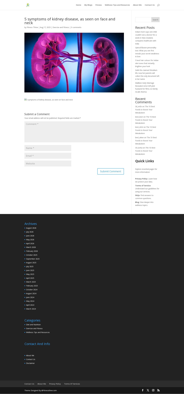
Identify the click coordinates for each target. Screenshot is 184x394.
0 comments (76, 27)
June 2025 (30, 270)
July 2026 (29, 232)
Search (155, 19)
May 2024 (30, 301)
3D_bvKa (138, 147)
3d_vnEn (138, 106)
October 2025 (31, 255)
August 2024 (31, 293)
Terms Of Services (72, 384)
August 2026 (31, 228)
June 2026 (30, 235)
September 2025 (33, 259)
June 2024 (30, 297)
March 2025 (31, 282)
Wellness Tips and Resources (117, 5)
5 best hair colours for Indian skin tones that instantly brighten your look (146, 63)
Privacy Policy (55, 384)
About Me (137, 5)
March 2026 (31, 247)
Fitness (99, 5)
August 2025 (31, 262)
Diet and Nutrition (33, 324)
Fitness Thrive (32, 27)
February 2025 (32, 285)
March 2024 (31, 309)
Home (78, 5)
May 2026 (30, 239)
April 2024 (30, 305)
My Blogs (88, 5)
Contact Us (150, 5)
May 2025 (30, 274)
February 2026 (32, 251)
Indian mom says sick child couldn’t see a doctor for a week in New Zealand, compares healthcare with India (146, 38)
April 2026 (30, 243)
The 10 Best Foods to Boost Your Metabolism (145, 109)
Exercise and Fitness (61, 27)
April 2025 (30, 278)
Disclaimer (30, 363)
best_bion (139, 117)
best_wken (139, 137)
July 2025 (29, 266)
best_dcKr (139, 127)
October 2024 (31, 289)
